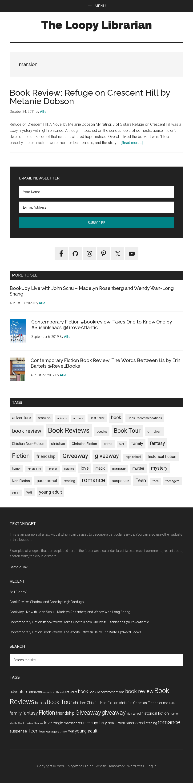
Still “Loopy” (18, 592)
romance (93, 480)
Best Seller (97, 418)
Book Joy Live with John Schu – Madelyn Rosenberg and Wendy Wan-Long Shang (70, 612)
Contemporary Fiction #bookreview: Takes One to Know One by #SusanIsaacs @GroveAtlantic (79, 622)
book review (26, 431)
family (137, 443)
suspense (120, 480)
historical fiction (162, 456)
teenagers (172, 481)
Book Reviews (69, 430)
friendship (46, 456)
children (154, 431)
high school (133, 457)
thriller (16, 492)
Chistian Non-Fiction (28, 443)
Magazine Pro (78, 766)
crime (108, 444)
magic (100, 468)
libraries (69, 468)
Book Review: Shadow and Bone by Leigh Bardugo (47, 602)
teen (156, 481)
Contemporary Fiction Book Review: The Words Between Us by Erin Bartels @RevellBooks (75, 632)
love (85, 468)
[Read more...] (132, 142)
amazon (44, 418)
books (101, 431)
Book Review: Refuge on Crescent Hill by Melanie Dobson (90, 97)
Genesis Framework (109, 766)
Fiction (21, 455)
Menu (100, 6)
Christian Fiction (84, 444)
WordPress (135, 766)
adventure (21, 417)
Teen (141, 480)
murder (138, 468)
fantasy (157, 443)
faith (122, 444)
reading (69, 481)
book (116, 417)
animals (62, 418)
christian (58, 443)
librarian (52, 468)
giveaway (107, 455)
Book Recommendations (145, 418)
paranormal (47, 480)
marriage (119, 469)
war (29, 492)
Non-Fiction (21, 481)
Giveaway (75, 455)
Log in (151, 766)
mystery (159, 468)
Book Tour (127, 430)
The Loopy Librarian (96, 24)
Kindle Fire (34, 468)
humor (16, 468)
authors (78, 418)
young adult (50, 492)
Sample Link (19, 567)
